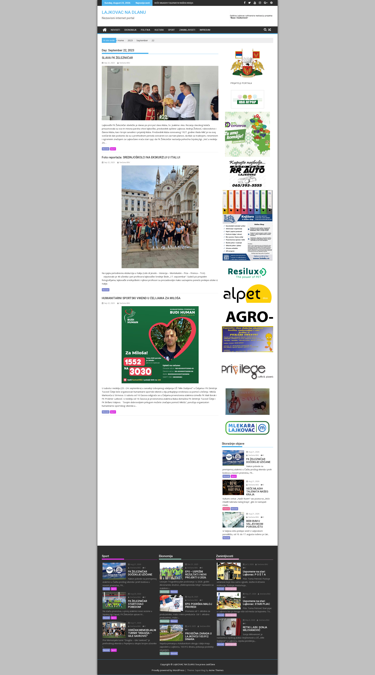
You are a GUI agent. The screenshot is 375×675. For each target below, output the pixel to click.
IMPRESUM (205, 30)
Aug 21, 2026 (253, 452)
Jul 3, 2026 (249, 564)
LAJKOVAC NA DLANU (124, 12)
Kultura (159, 30)
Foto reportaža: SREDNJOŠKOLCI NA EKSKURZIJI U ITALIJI (141, 157)
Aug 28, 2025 (192, 597)
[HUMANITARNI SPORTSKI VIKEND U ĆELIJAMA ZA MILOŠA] (160, 344)
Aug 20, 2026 (135, 594)
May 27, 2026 (250, 594)
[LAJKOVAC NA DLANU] (105, 29)
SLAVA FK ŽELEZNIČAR (117, 58)
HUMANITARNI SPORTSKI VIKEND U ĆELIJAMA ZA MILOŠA (141, 298)
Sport (171, 30)
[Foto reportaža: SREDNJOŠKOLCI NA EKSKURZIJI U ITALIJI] (160, 216)
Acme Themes (216, 670)
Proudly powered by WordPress (168, 670)
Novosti (115, 30)
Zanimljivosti (187, 30)
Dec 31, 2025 (192, 564)
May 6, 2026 (250, 620)
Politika (145, 30)
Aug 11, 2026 (135, 623)
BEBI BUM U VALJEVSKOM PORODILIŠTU (174, 2)
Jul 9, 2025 (191, 626)
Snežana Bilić (124, 63)
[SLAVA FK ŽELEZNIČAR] (160, 93)
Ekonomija (130, 30)
